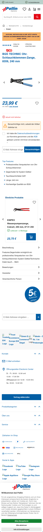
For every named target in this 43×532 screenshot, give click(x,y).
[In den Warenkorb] (31, 236)
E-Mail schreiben (13, 361)
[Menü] (39, 9)
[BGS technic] (21, 50)
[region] (21, 83)
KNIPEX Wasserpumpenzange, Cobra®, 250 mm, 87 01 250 (20, 223)
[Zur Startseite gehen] (9, 9)
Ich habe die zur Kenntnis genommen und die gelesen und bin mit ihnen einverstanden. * (23, 138)
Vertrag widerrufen (22, 397)
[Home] (3, 26)
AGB (35, 136)
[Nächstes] (39, 82)
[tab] (21, 254)
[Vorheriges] (4, 82)
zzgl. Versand (13, 106)
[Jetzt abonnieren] (38, 317)
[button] (37, 353)
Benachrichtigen (32, 149)
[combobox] (18, 16)
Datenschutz (17, 322)
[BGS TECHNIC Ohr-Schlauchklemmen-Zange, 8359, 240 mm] (21, 82)
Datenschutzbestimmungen (28, 133)
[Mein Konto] (29, 9)
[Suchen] (37, 16)
